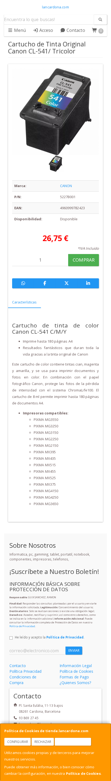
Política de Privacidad (22, 626)
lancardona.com (55, 7)
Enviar (73, 650)
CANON (66, 185)
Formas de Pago (74, 676)
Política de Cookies (83, 773)
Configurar (17, 741)
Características (24, 302)
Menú (19, 30)
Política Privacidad (25, 671)
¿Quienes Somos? (75, 682)
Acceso (45, 30)
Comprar (84, 260)
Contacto (75, 30)
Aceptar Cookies (73, 741)
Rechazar (42, 741)
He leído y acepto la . (49, 637)
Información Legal (76, 665)
